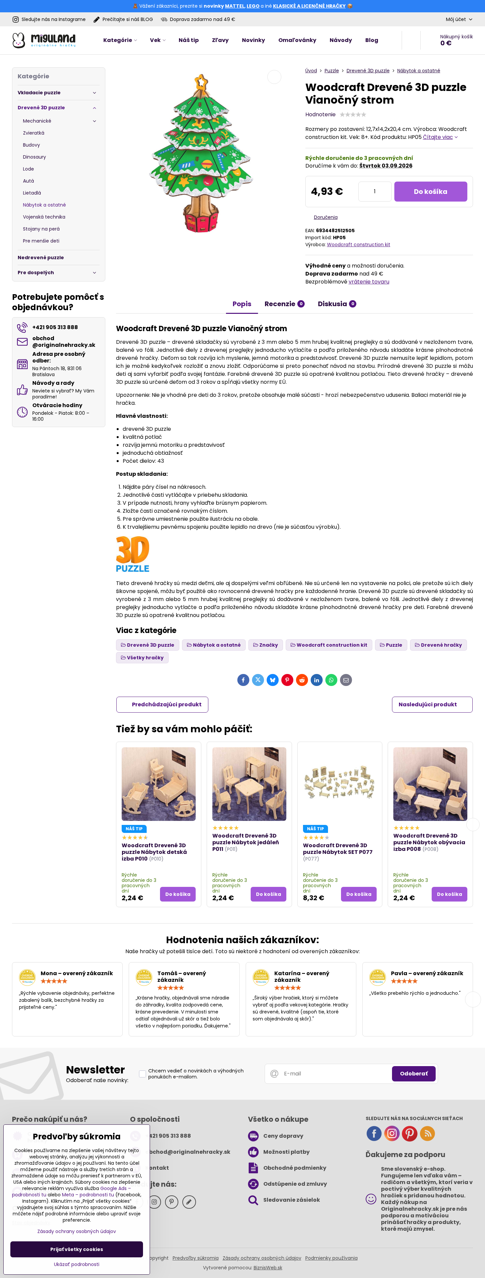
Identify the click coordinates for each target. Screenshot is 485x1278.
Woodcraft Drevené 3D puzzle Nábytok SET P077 (338, 849)
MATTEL (234, 6)
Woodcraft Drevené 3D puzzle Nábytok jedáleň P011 (245, 842)
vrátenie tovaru (369, 282)
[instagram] (392, 1140)
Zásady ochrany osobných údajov (262, 1258)
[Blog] (427, 1140)
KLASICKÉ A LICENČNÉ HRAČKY (309, 6)
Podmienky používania (331, 1258)
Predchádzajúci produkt (167, 704)
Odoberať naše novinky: (97, 1080)
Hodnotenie (320, 114)
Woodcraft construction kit (358, 244)
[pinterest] (410, 1140)
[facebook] (374, 1140)
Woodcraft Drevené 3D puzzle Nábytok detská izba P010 (154, 852)
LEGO (253, 6)
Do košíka (430, 191)
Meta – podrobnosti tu (88, 1194)
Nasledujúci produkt (428, 704)
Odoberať (414, 1073)
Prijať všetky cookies (76, 1249)
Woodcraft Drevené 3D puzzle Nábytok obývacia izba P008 (429, 842)
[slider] (353, 114)
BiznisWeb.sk (268, 1267)
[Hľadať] (411, 40)
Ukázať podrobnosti (76, 1264)
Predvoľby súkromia (196, 1258)
